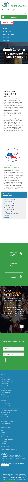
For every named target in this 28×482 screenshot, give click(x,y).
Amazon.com (7, 311)
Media (2, 434)
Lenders (3, 432)
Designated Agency (6, 390)
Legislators (4, 443)
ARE (2, 430)
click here (15, 130)
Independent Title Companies (12, 212)
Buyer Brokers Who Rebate (11, 208)
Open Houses (4, 383)
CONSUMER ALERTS (7, 23)
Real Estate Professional (7, 439)
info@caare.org (20, 463)
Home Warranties (5, 392)
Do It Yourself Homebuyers (7, 421)
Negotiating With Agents (7, 381)
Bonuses (3, 394)
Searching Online (5, 379)
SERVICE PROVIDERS (8, 34)
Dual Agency (4, 388)
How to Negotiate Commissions (9, 410)
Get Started (10, 320)
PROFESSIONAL (7, 31)
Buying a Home (5, 377)
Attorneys (6, 217)
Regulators (4, 441)
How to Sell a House (6, 403)
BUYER (4, 26)
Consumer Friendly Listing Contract (10, 408)
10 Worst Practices (5, 412)
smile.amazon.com (9, 305)
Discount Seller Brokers (10, 199)
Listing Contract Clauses (7, 406)
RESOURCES (6, 40)
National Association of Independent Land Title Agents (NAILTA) (11, 167)
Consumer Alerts (5, 396)
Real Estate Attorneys (6, 386)
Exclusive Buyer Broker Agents (12, 204)
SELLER (5, 29)
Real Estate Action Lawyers (8, 437)
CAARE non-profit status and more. (10, 449)
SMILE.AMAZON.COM (12, 293)
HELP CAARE (6, 37)
